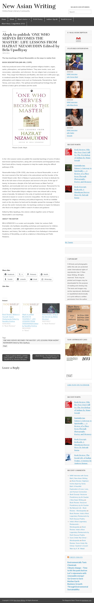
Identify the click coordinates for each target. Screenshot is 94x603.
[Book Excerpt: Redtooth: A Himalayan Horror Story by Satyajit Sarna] (68, 189)
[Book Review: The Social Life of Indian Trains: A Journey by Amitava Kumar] (68, 458)
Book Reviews (66, 19)
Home (4, 19)
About (12, 19)
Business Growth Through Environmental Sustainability (77, 587)
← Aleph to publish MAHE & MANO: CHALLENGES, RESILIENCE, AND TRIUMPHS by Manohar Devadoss (16, 357)
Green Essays (76, 557)
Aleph (5, 346)
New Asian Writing (29, 6)
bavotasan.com (86, 600)
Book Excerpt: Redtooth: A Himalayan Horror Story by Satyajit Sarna (82, 192)
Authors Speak (52, 19)
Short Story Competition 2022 (13, 24)
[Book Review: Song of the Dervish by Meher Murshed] (51, 308)
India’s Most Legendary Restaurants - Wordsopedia (78, 524)
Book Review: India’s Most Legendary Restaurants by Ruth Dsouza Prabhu (79, 516)
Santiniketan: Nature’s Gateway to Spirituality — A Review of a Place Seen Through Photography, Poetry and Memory (83, 174)
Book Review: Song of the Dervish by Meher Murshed (50, 317)
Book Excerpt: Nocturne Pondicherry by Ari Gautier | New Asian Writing (79, 497)
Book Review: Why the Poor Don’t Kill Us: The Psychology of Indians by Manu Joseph (82, 155)
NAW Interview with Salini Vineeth (72, 133)
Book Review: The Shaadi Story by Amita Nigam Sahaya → (47, 357)
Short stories (23, 19)
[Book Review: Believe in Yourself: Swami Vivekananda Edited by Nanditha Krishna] (11, 308)
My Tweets (69, 242)
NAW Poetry (38, 19)
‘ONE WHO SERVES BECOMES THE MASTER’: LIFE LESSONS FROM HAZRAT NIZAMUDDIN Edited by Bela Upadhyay (31, 342)
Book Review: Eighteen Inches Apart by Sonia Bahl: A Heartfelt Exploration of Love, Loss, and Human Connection (79, 486)
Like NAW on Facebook (78, 385)
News (4, 31)
